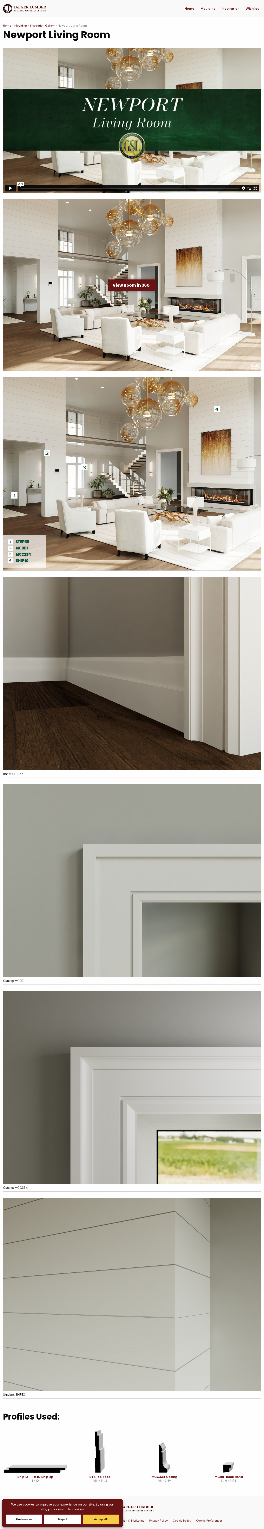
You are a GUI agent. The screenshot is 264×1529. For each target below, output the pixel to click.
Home (189, 8)
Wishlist (252, 8)
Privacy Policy (158, 1520)
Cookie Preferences (209, 1520)
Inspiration (230, 8)
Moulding (208, 8)
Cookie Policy (182, 1520)
